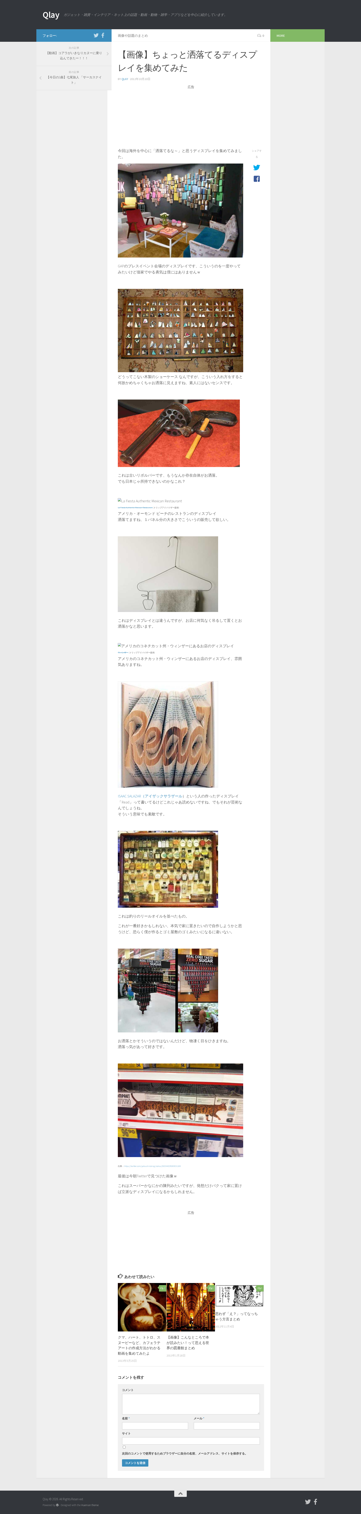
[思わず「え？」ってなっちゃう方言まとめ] (239, 1295)
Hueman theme (90, 1505)
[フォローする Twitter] (96, 35)
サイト (126, 1433)
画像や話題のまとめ (133, 35)
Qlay (51, 14)
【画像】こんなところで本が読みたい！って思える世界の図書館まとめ (188, 1342)
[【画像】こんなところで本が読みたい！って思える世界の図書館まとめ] (191, 1307)
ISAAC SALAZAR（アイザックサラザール (150, 796)
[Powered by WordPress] (57, 1505)
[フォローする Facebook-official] (102, 35)
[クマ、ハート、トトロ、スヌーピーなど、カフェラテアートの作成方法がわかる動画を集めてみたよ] (142, 1307)
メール (199, 1418)
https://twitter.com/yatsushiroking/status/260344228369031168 (152, 1166)
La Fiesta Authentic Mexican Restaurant (135, 507)
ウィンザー (123, 652)
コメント (128, 1390)
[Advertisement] (191, 118)
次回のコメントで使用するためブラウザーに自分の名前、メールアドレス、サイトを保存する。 (185, 1453)
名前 (126, 1418)
